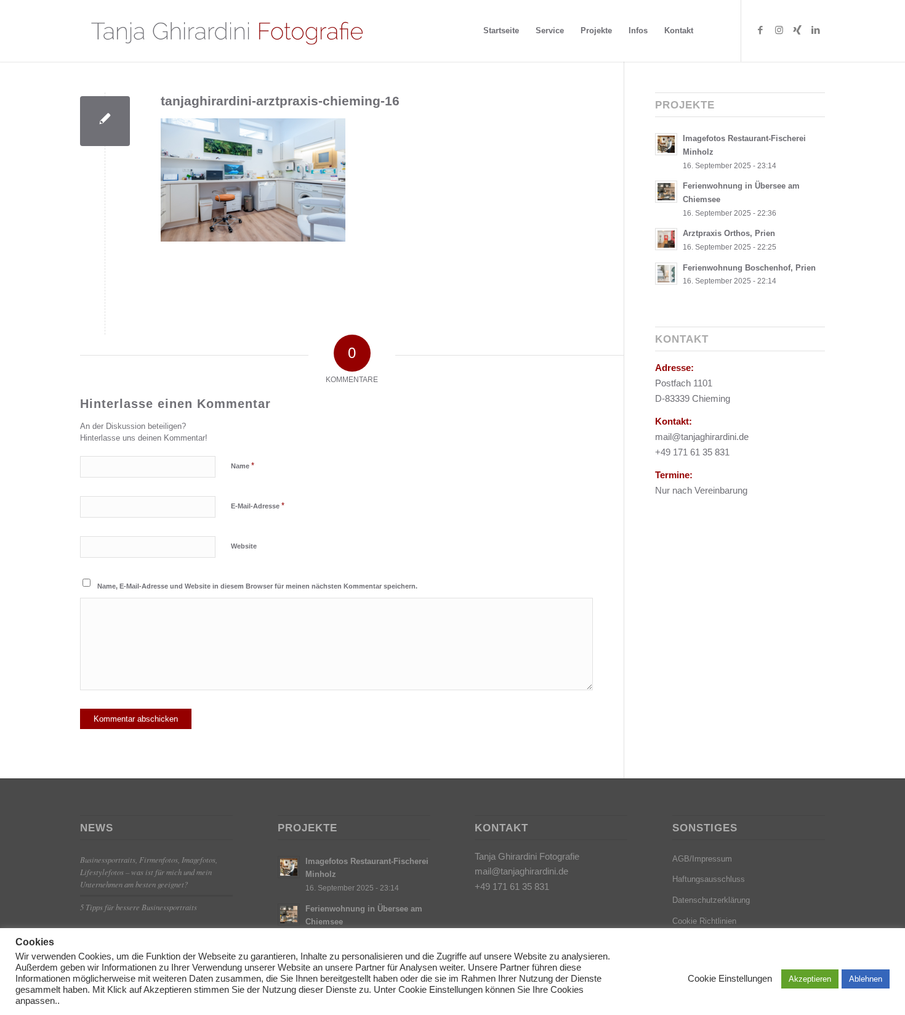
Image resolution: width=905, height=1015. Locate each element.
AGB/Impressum (702, 858)
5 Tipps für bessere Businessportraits (138, 907)
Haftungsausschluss (708, 879)
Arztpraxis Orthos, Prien (729, 233)
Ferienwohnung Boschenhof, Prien (749, 267)
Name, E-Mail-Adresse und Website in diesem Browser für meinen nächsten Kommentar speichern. (257, 586)
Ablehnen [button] (865, 979)
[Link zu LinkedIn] (815, 30)
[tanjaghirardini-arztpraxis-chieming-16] (105, 121)
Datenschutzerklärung (711, 900)
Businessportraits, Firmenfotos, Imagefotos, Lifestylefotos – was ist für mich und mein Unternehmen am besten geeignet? (148, 871)
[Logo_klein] (226, 31)
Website (244, 546)
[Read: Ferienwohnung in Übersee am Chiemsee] (666, 192)
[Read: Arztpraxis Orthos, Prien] (666, 239)
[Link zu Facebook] (760, 30)
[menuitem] (501, 31)
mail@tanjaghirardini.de (521, 871)
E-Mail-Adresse (257, 505)
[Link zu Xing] (797, 30)
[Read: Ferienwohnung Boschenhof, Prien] (666, 274)
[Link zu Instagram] (779, 30)
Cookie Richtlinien (704, 921)
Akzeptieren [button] (810, 979)
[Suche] (713, 31)
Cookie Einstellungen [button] (730, 979)
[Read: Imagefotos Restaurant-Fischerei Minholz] (666, 144)
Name (242, 465)
